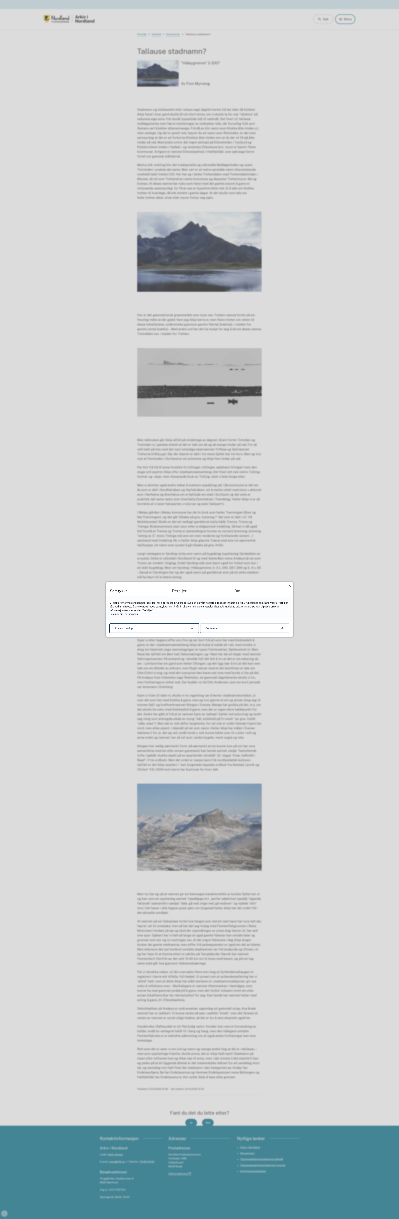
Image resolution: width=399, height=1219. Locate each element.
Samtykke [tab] (119, 591)
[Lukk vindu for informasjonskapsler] (290, 586)
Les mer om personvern (124, 614)
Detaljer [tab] (179, 591)
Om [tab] (237, 591)
